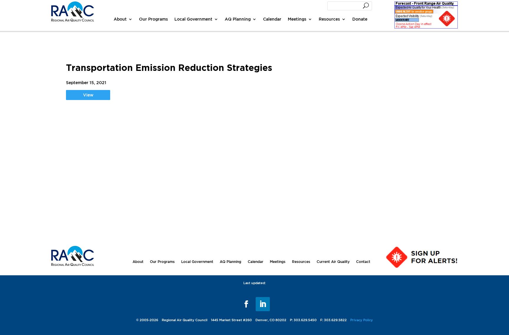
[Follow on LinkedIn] (263, 304)
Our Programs (153, 19)
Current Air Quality (333, 262)
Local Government (193, 19)
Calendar (272, 19)
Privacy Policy (361, 320)
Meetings (297, 19)
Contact (363, 262)
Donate (359, 19)
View (88, 95)
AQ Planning (238, 19)
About (120, 19)
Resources (329, 19)
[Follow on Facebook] (246, 304)
